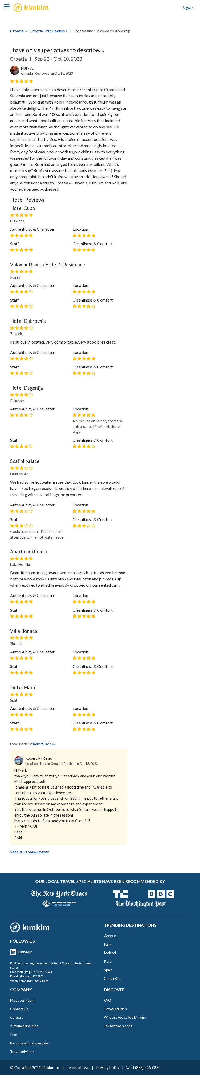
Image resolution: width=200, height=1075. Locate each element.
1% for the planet (118, 1026)
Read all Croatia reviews (30, 852)
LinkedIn (25, 952)
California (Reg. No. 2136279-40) (31, 972)
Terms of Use (78, 1067)
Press (15, 1034)
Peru (108, 961)
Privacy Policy (107, 1067)
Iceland (110, 952)
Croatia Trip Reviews (48, 30)
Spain (108, 970)
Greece (110, 935)
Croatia (17, 30)
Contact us (19, 1008)
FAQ (107, 1000)
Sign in (188, 7)
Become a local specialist (30, 1043)
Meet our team (22, 1000)
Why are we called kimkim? (125, 1017)
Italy (107, 944)
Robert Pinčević (44, 744)
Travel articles (115, 1008)
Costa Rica (112, 978)
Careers (16, 1017)
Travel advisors (22, 1051)
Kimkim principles (24, 1026)
